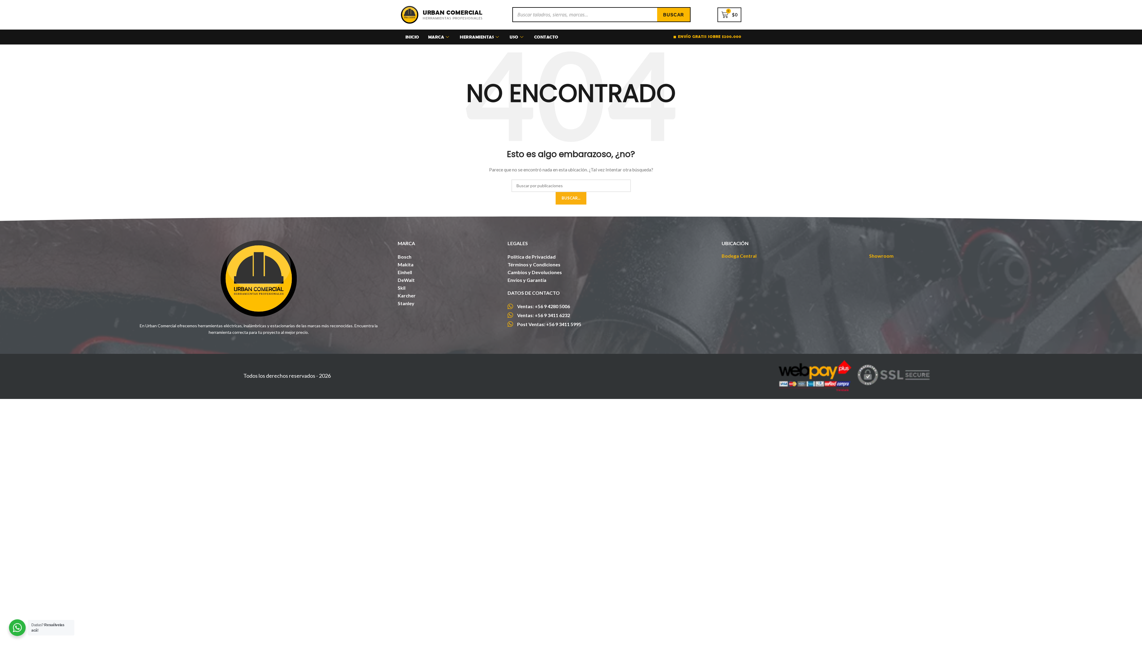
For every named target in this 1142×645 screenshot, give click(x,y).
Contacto (546, 36)
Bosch (404, 256)
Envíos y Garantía (527, 280)
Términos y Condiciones (534, 264)
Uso (514, 36)
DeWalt (406, 280)
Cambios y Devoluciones (535, 272)
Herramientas (477, 36)
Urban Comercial (452, 12)
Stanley (406, 303)
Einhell (405, 272)
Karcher (407, 295)
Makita (406, 264)
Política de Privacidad (532, 256)
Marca (436, 36)
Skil (401, 288)
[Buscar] (673, 15)
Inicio (412, 36)
